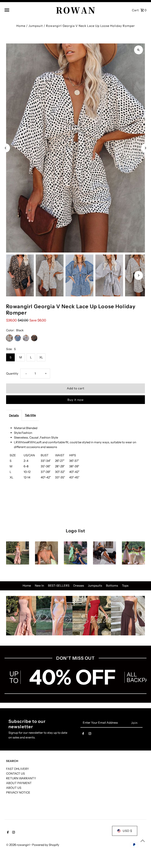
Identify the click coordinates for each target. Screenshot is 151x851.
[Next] (145, 148)
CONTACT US (15, 773)
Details (14, 415)
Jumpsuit (36, 26)
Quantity (12, 373)
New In (39, 585)
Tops (125, 585)
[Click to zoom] (138, 49)
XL (41, 357)
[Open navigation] (28, 10)
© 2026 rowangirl (18, 845)
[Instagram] (89, 734)
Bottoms (112, 585)
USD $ (127, 831)
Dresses (78, 585)
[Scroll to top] (142, 840)
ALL (132, 674)
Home (20, 26)
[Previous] (5, 148)
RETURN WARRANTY (21, 778)
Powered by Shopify (45, 845)
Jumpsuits (95, 585)
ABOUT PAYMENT (19, 783)
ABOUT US (13, 788)
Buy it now (75, 400)
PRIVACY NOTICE (18, 792)
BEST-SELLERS (58, 585)
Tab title (30, 415)
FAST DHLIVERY (17, 769)
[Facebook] (83, 734)
